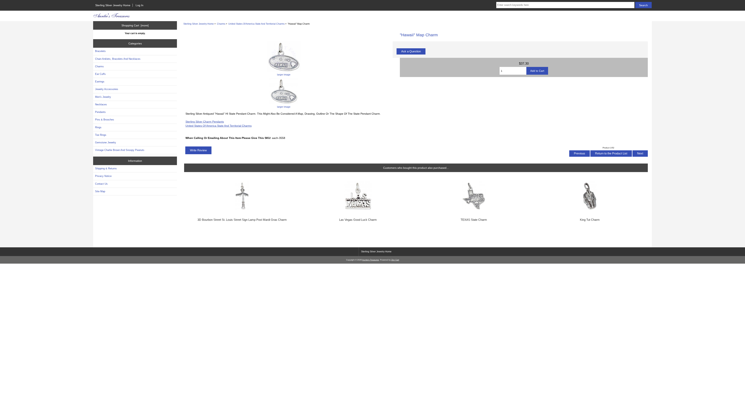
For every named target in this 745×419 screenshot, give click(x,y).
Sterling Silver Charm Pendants (204, 121)
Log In (139, 5)
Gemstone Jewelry (105, 142)
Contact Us (101, 183)
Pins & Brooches (104, 119)
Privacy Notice (103, 176)
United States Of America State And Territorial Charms (256, 24)
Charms (221, 24)
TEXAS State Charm (474, 219)
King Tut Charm (590, 219)
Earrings (99, 81)
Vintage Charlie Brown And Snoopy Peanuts (119, 150)
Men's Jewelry (103, 96)
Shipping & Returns (106, 168)
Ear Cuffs (100, 74)
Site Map (100, 191)
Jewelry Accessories (106, 89)
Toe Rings (100, 134)
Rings (98, 127)
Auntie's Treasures (370, 260)
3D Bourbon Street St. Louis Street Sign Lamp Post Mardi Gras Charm (242, 219)
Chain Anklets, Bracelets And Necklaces (117, 58)
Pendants (100, 112)
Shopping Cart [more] (135, 25)
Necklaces (101, 104)
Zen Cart (395, 260)
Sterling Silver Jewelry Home (112, 5)
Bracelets (100, 51)
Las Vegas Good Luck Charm (358, 219)
